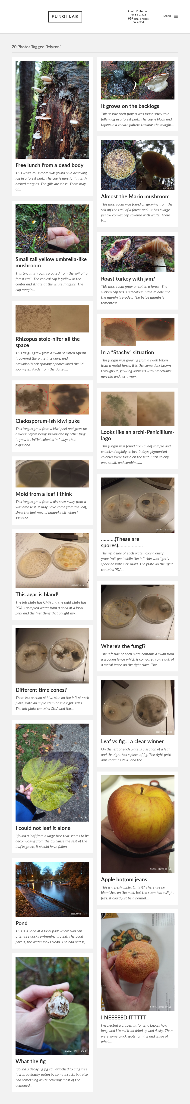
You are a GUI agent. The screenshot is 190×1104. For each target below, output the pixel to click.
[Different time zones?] (52, 655)
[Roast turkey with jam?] (137, 254)
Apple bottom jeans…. (126, 879)
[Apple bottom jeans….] (137, 824)
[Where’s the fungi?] (137, 612)
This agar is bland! (37, 594)
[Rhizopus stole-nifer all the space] (52, 318)
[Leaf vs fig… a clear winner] (137, 707)
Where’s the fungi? (123, 646)
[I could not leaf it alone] (52, 772)
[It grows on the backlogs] (137, 80)
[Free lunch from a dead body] (52, 110)
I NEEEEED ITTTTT (123, 1017)
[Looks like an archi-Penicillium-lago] (137, 409)
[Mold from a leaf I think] (52, 473)
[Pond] (52, 889)
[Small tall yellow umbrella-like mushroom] (52, 228)
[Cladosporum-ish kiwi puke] (52, 399)
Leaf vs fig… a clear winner (132, 741)
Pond (22, 923)
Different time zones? (41, 690)
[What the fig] (52, 1006)
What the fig (31, 1061)
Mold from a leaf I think (44, 494)
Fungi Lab (65, 17)
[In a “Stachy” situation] (137, 332)
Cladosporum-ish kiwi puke (48, 421)
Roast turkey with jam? (128, 279)
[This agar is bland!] (52, 560)
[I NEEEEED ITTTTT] (137, 962)
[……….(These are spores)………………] (137, 505)
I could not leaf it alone (43, 828)
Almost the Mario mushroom (135, 196)
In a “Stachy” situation (127, 352)
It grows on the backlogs (130, 106)
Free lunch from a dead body (49, 165)
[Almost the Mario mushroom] (137, 165)
